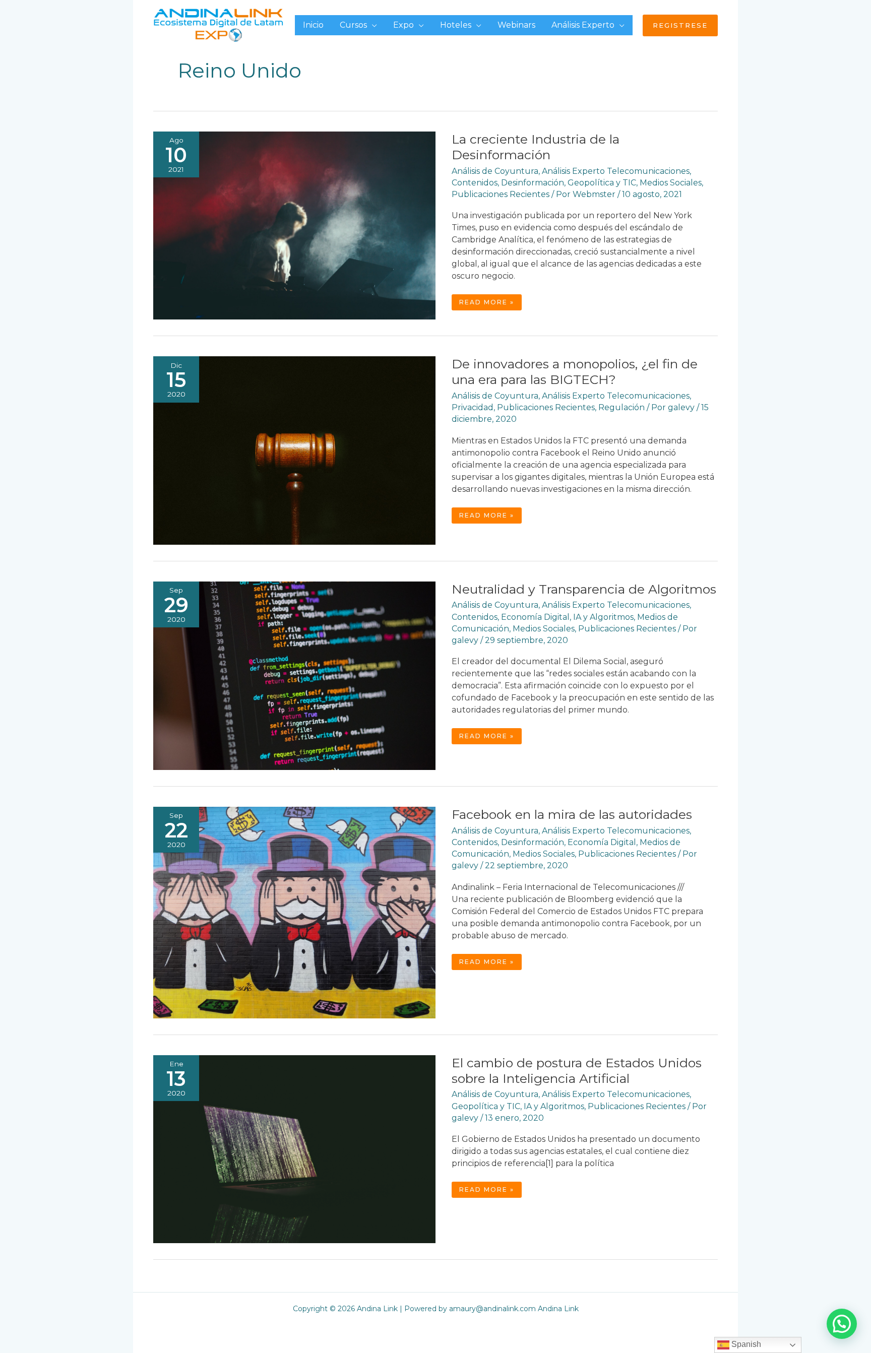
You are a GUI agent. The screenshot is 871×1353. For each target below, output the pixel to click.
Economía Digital (535, 617)
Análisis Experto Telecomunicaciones (616, 171)
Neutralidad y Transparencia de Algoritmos (584, 589)
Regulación (621, 407)
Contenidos (474, 182)
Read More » (490, 304)
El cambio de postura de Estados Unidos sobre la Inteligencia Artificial (577, 1070)
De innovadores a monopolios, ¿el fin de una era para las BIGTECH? (575, 371)
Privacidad (472, 407)
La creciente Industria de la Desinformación (535, 147)
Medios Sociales (671, 182)
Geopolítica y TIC (602, 182)
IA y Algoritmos (603, 617)
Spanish (745, 1344)
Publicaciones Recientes (500, 194)
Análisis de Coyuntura (495, 171)
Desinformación (532, 182)
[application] (372, 25)
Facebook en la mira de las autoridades (572, 814)
